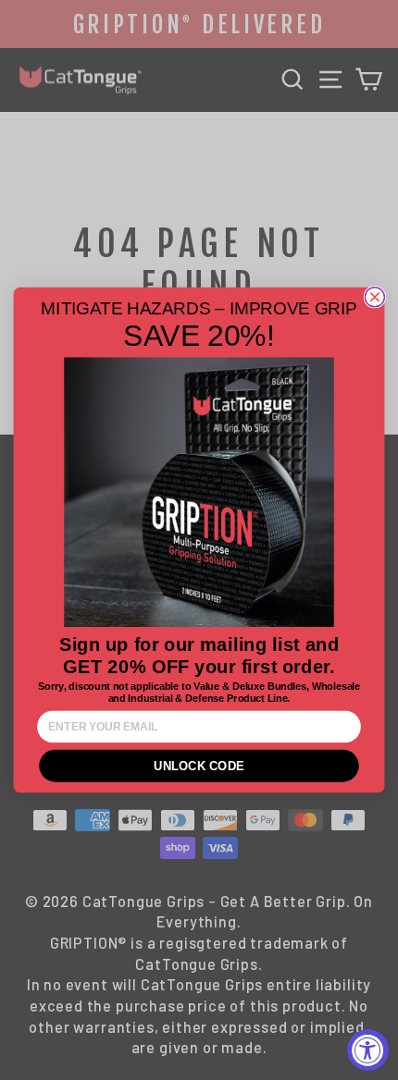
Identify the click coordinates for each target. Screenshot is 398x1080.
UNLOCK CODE (199, 766)
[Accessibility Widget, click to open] (368, 1050)
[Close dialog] (374, 297)
